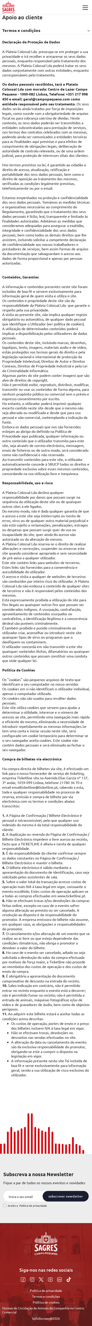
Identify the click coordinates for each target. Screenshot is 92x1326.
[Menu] (85, 7)
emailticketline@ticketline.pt (35, 787)
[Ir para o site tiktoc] (68, 1279)
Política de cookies (46, 1302)
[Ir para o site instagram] (33, 1279)
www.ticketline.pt (71, 895)
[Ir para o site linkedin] (60, 1279)
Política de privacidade (33, 1205)
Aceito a (27, 1205)
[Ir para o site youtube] (51, 1279)
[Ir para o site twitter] (41, 1279)
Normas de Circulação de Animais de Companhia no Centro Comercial (43, 1310)
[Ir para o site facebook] (24, 1279)
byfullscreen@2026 (46, 1318)
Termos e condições (46, 1296)
